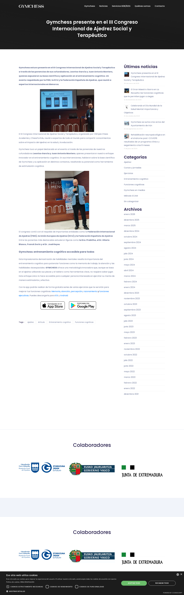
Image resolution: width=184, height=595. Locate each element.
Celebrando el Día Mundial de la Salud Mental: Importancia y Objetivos (143, 109)
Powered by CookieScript (172, 593)
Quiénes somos (143, 6)
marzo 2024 (130, 276)
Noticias (103, 6)
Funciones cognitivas (84, 322)
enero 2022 (129, 388)
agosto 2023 (130, 315)
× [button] (181, 574)
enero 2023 (129, 343)
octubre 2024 (130, 236)
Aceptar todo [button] (134, 583)
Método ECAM (131, 195)
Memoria (55, 291)
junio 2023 (128, 326)
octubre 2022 (130, 354)
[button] (61, 591)
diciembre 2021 (131, 394)
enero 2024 (129, 287)
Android (64, 295)
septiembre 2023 (132, 309)
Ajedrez (127, 162)
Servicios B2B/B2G (121, 6)
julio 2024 (128, 253)
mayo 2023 (129, 332)
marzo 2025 (130, 225)
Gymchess (90, 6)
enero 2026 (129, 214)
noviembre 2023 (132, 298)
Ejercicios (128, 173)
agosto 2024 (130, 248)
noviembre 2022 (132, 349)
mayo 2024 (129, 264)
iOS (56, 295)
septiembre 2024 (132, 242)
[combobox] (177, 574)
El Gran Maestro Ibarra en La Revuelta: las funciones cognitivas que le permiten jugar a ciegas (144, 93)
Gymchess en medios (134, 190)
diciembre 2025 (131, 219)
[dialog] (92, 583)
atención (65, 291)
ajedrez (30, 322)
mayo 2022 (129, 371)
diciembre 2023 (131, 292)
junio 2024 (129, 259)
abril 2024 (129, 270)
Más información (27, 582)
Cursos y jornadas (132, 167)
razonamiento (90, 291)
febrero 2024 (130, 281)
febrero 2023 (130, 337)
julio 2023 (128, 321)
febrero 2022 (130, 382)
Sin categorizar (131, 201)
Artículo (41, 322)
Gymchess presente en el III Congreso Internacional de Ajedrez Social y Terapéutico (144, 77)
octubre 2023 (130, 304)
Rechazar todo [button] (162, 583)
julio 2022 (128, 360)
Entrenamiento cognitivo (60, 322)
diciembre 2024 (131, 231)
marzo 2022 (129, 377)
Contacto (160, 6)
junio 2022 (128, 365)
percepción (76, 291)
